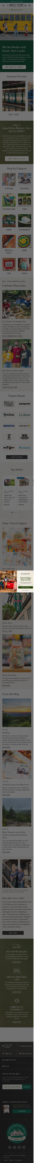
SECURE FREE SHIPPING (25, 587)
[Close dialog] (33, 571)
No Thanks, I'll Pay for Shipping (25, 590)
